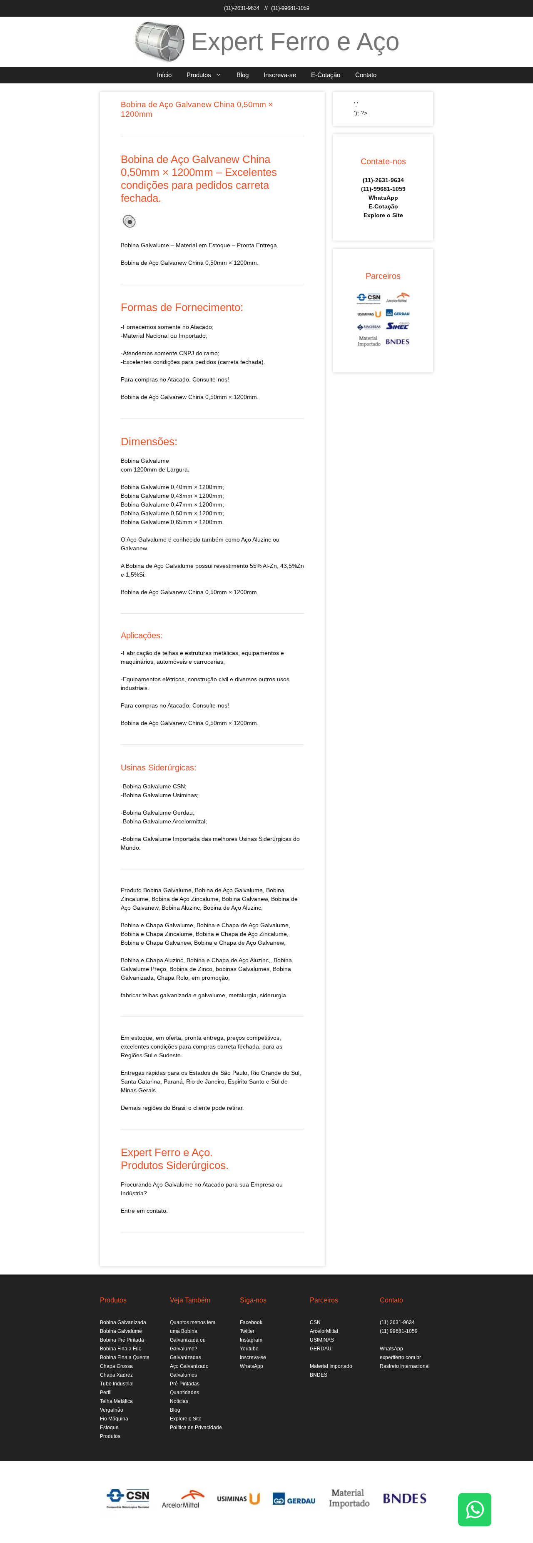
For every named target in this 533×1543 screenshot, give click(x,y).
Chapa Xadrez (116, 1375)
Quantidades (184, 1392)
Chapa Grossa (116, 1366)
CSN (315, 1322)
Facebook (251, 1322)
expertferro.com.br (400, 1357)
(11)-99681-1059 (290, 8)
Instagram (251, 1340)
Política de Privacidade (196, 1427)
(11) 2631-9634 (397, 1322)
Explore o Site (383, 215)
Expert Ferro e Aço (295, 41)
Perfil (106, 1392)
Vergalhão (111, 1410)
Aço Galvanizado (189, 1366)
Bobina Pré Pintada (122, 1340)
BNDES (318, 1375)
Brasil (179, 1107)
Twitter (247, 1331)
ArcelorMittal (324, 1331)
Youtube (249, 1349)
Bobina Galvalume (167, 890)
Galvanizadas (185, 1357)
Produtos (199, 74)
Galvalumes (183, 1375)
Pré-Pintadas (184, 1384)
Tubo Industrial (117, 1384)
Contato (365, 74)
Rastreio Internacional (405, 1366)
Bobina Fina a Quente (124, 1357)
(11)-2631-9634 (241, 8)
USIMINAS (322, 1340)
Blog (243, 74)
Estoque (109, 1427)
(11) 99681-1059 (399, 1331)
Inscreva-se (280, 74)
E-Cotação (325, 74)
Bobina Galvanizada (123, 1322)
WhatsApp (383, 197)
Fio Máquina (114, 1419)
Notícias (179, 1401)
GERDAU (320, 1349)
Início (164, 74)
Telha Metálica (116, 1401)
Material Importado (331, 1366)
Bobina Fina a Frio (121, 1349)
